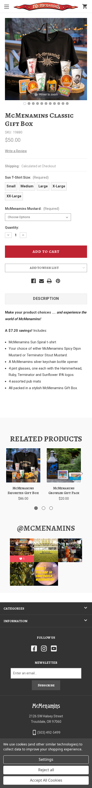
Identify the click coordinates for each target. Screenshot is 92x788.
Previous (6, 473)
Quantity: (12, 227)
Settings (46, 759)
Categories (14, 608)
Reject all (46, 769)
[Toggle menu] (6, 6)
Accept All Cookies (46, 780)
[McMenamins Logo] (46, 6)
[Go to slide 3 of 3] (51, 508)
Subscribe (46, 685)
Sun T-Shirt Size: (27, 177)
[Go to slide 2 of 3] (43, 508)
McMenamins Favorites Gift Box (23, 490)
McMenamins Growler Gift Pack (63, 490)
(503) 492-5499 (48, 732)
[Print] (49, 281)
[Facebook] (33, 281)
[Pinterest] (58, 281)
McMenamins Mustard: (32, 209)
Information (15, 621)
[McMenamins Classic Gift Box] (24, 103)
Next (80, 473)
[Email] (41, 281)
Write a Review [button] (16, 151)
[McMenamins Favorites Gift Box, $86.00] (23, 465)
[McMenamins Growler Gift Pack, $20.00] (64, 465)
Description (46, 298)
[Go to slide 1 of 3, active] (36, 508)
